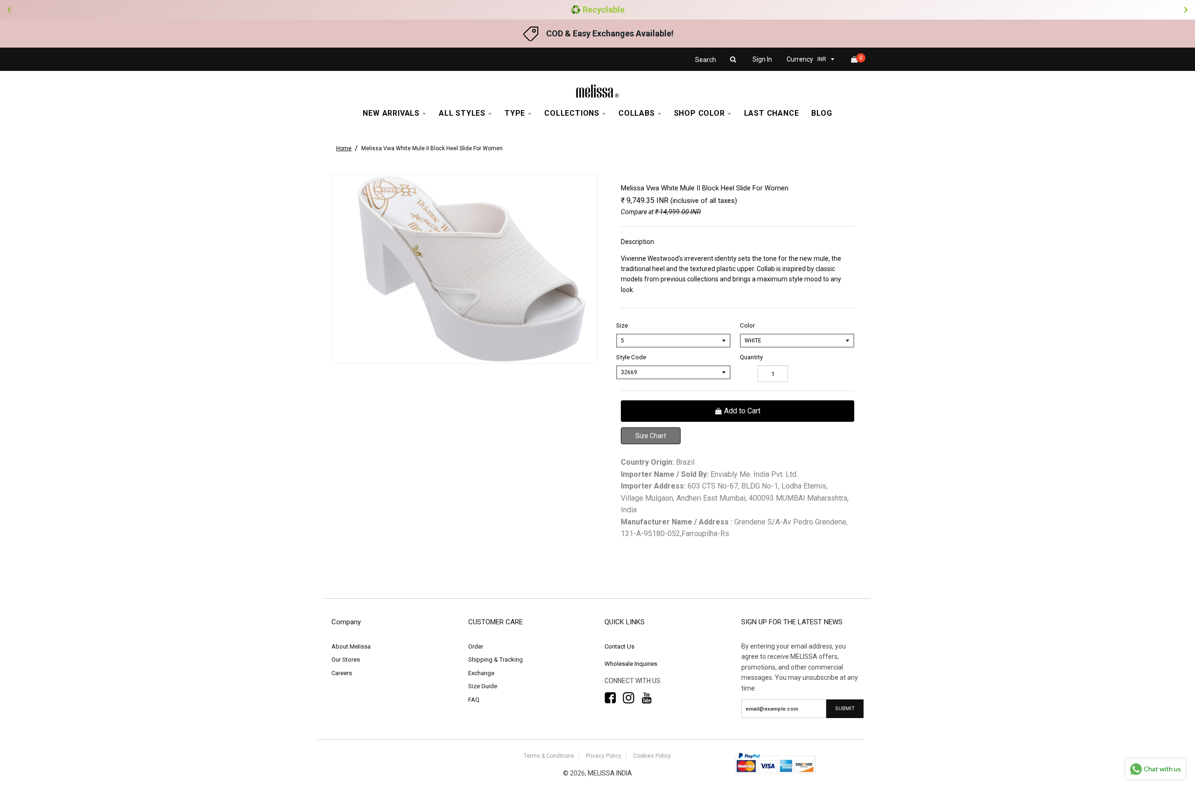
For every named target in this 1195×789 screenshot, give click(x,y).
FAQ (473, 699)
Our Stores (345, 659)
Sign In (762, 59)
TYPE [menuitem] (515, 113)
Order (475, 646)
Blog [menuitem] (821, 113)
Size (622, 325)
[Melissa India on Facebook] (610, 698)
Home (343, 148)
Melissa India (610, 773)
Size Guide (482, 686)
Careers (341, 673)
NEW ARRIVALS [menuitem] (391, 113)
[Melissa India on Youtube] (647, 698)
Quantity (751, 357)
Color (747, 325)
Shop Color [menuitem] (699, 113)
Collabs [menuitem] (637, 113)
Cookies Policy (652, 756)
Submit (845, 708)
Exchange (481, 673)
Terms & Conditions (549, 756)
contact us (619, 646)
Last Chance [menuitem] (771, 113)
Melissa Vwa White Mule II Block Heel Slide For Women (432, 148)
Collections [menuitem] (571, 113)
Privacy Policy (603, 756)
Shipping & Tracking (495, 659)
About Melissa (351, 646)
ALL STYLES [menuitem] (462, 113)
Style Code (631, 357)
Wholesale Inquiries (631, 663)
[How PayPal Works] (774, 774)
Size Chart (650, 436)
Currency (800, 59)
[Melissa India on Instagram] (628, 698)
